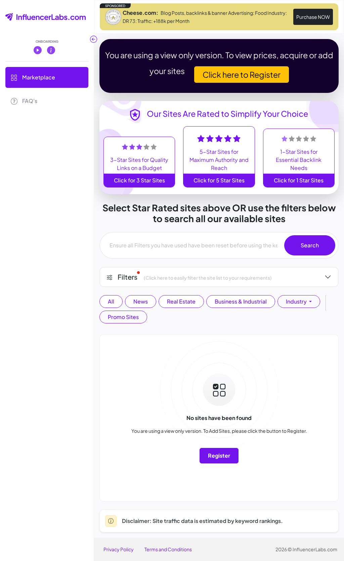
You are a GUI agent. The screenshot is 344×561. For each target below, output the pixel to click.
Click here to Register (242, 74)
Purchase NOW (313, 17)
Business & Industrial (241, 301)
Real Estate (181, 301)
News (140, 301)
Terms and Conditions (168, 549)
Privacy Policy (118, 549)
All (111, 301)
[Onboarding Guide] (51, 50)
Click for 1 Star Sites (299, 180)
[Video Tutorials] (38, 50)
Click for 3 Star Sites (139, 180)
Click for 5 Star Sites (219, 180)
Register (219, 455)
